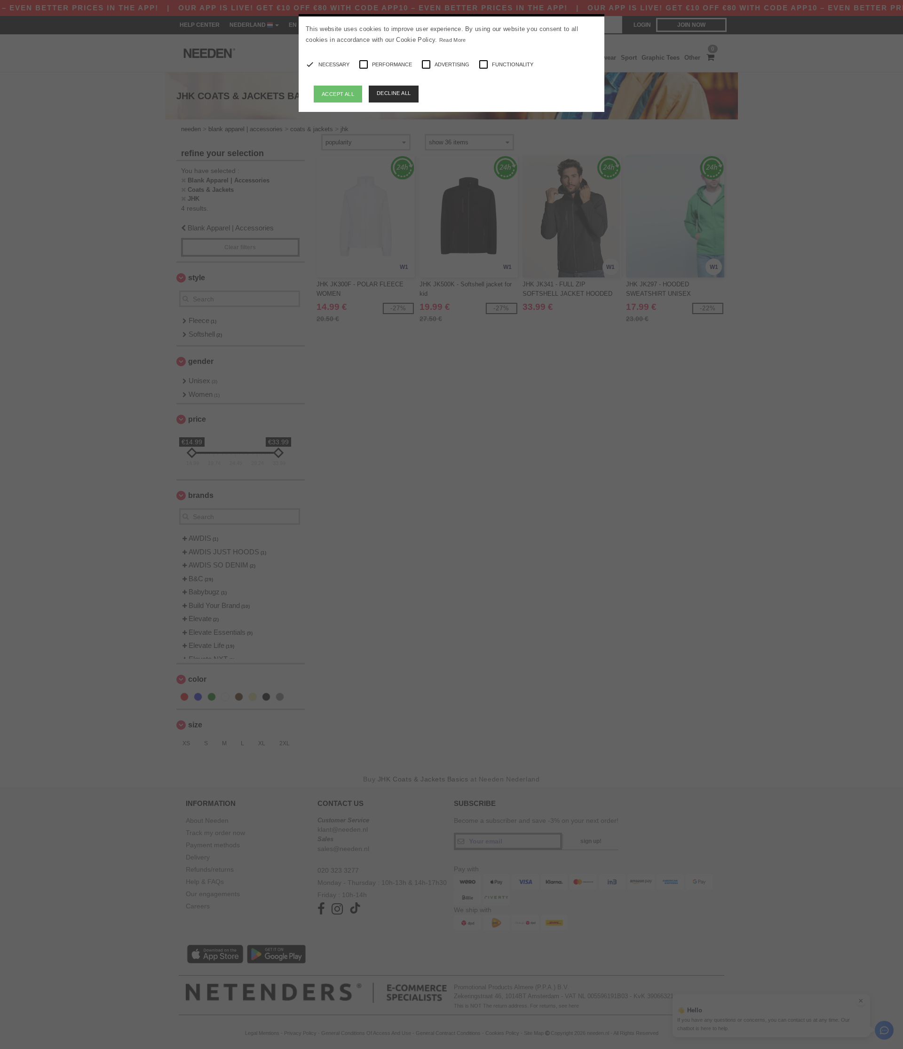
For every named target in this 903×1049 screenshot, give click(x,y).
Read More (452, 40)
